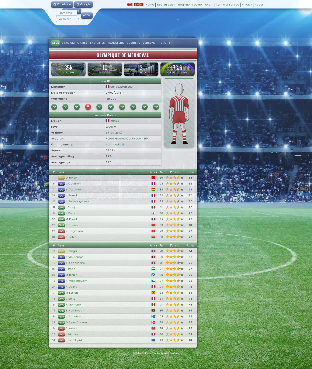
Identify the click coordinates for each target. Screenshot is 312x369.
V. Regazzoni (74, 231)
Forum (209, 5)
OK (88, 15)
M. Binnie (71, 275)
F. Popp (71, 269)
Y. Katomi (72, 213)
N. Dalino (71, 287)
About (259, 5)
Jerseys (149, 43)
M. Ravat (71, 219)
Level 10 (111, 127)
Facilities (97, 43)
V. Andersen (74, 316)
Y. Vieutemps (74, 257)
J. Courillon (73, 184)
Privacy (247, 5)
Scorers (133, 43)
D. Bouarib (73, 225)
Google (85, 4)
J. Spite (70, 299)
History (163, 43)
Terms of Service (227, 5)
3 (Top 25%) (114, 133)
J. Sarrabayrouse (77, 201)
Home (150, 5)
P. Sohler (71, 237)
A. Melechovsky (76, 281)
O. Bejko (71, 178)
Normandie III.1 (115, 144)
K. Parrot (71, 195)
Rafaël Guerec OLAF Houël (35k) (128, 139)
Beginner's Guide (190, 5)
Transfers (115, 43)
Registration (166, 5)
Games (82, 43)
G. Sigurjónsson (76, 322)
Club (55, 43)
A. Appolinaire (75, 263)
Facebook (64, 4)
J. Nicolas (72, 334)
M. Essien (72, 293)
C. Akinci (71, 328)
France (114, 121)
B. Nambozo (74, 310)
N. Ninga (71, 251)
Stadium (68, 43)
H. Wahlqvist (74, 340)
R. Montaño (73, 305)
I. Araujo (71, 207)
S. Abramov (74, 189)
